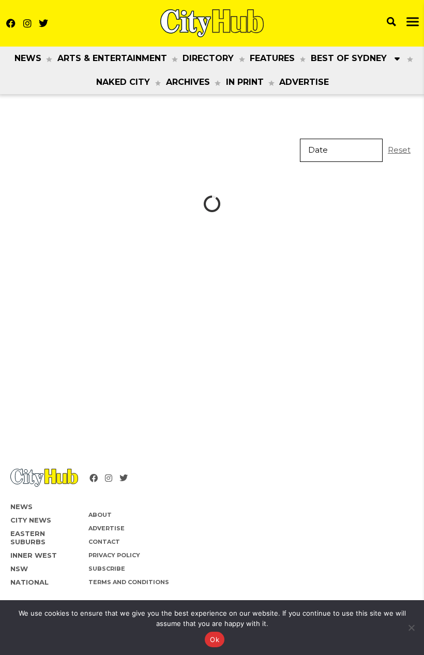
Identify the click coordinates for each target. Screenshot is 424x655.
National (29, 582)
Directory (208, 58)
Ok (214, 639)
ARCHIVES (188, 82)
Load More (212, 204)
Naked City (123, 82)
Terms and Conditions (128, 582)
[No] (411, 627)
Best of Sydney (349, 58)
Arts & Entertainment (112, 58)
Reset (399, 150)
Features (272, 58)
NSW (19, 568)
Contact (104, 541)
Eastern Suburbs (28, 537)
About (100, 514)
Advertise (304, 82)
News (27, 58)
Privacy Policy (114, 555)
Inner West (33, 555)
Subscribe (106, 568)
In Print (245, 82)
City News (30, 520)
